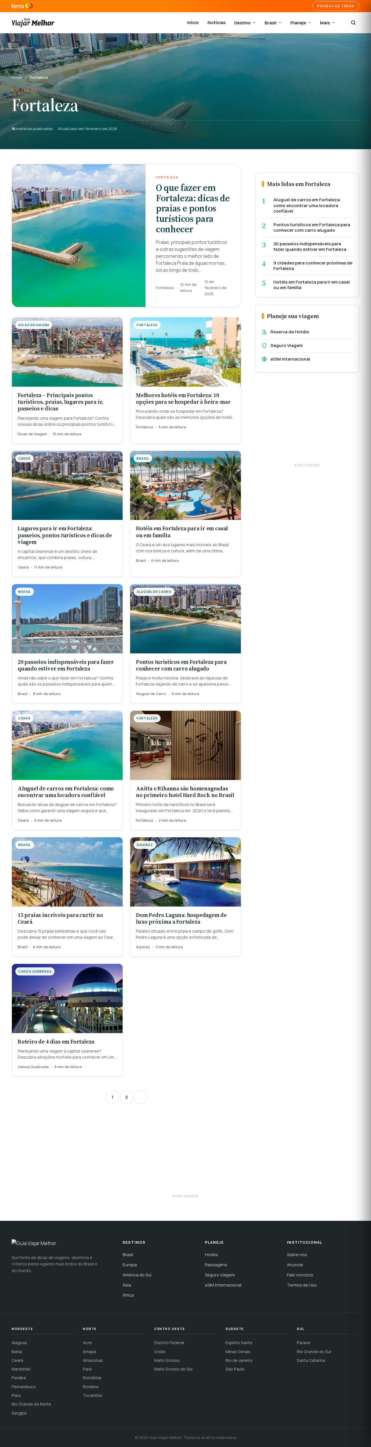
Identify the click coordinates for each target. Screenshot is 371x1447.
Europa (130, 1264)
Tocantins (92, 1395)
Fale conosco (300, 1275)
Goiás (160, 1351)
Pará (87, 1369)
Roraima (91, 1386)
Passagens (216, 1264)
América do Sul (137, 1275)
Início (193, 22)
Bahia (17, 1351)
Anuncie (295, 1264)
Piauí (16, 1395)
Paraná (303, 1342)
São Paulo (235, 1369)
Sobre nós (297, 1254)
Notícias (216, 22)
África (128, 1295)
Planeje (298, 23)
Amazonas (93, 1360)
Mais (325, 23)
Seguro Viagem (286, 345)
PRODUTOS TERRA (335, 6)
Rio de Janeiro (238, 1360)
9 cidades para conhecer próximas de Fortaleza (312, 265)
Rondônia (92, 1377)
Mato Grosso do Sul (173, 1369)
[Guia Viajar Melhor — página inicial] (33, 22)
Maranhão (21, 1369)
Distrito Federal (169, 1342)
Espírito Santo (238, 1342)
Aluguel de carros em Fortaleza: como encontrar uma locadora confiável (307, 205)
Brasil (271, 23)
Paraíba (19, 1377)
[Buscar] (353, 23)
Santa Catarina (311, 1360)
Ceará (17, 1360)
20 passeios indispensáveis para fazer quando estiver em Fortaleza (309, 246)
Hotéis (211, 1254)
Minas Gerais (237, 1351)
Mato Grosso (167, 1360)
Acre (87, 1342)
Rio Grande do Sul (314, 1351)
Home (17, 77)
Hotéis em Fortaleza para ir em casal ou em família (311, 285)
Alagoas (19, 1342)
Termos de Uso (302, 1285)
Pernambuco (24, 1386)
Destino (242, 23)
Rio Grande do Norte (31, 1404)
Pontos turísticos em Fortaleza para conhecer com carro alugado (311, 227)
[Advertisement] (307, 420)
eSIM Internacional (290, 359)
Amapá (89, 1351)
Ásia (127, 1285)
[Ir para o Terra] (22, 6)
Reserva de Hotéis (289, 332)
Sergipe (19, 1413)
